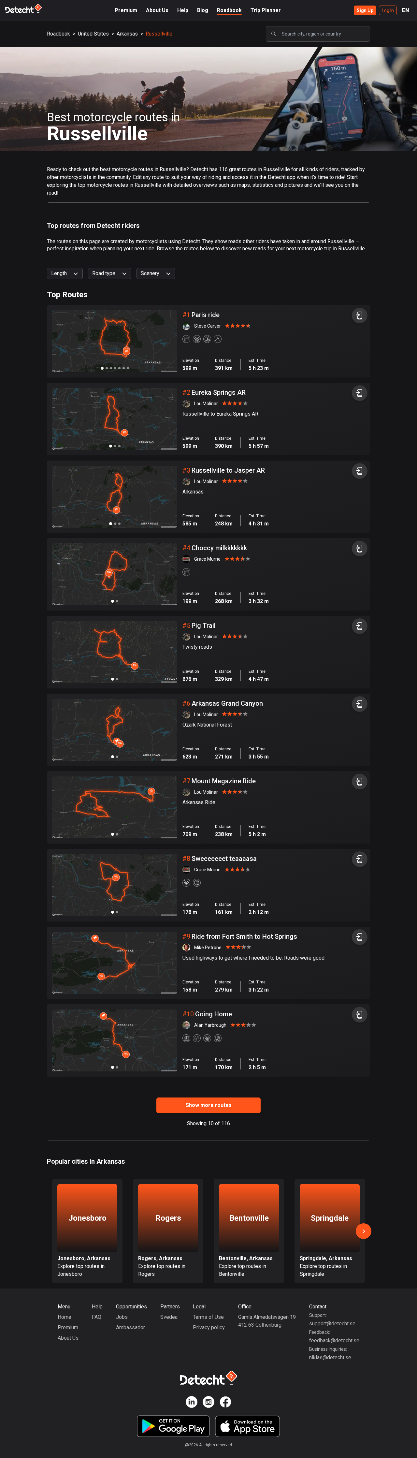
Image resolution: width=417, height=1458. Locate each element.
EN (405, 10)
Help (182, 10)
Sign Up (365, 10)
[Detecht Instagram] (208, 1403)
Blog (202, 10)
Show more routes (209, 1105)
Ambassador (130, 1327)
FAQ (96, 1317)
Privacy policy (209, 1327)
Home (64, 1317)
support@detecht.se (332, 1323)
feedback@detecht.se (334, 1340)
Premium (126, 10)
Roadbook (229, 10)
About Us (157, 10)
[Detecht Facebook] (225, 1403)
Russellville (159, 34)
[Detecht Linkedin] (191, 1403)
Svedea (169, 1317)
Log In (388, 10)
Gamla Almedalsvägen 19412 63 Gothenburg (267, 1321)
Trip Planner (266, 10)
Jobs (122, 1317)
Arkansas (127, 34)
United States (93, 34)
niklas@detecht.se (330, 1357)
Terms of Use (208, 1317)
